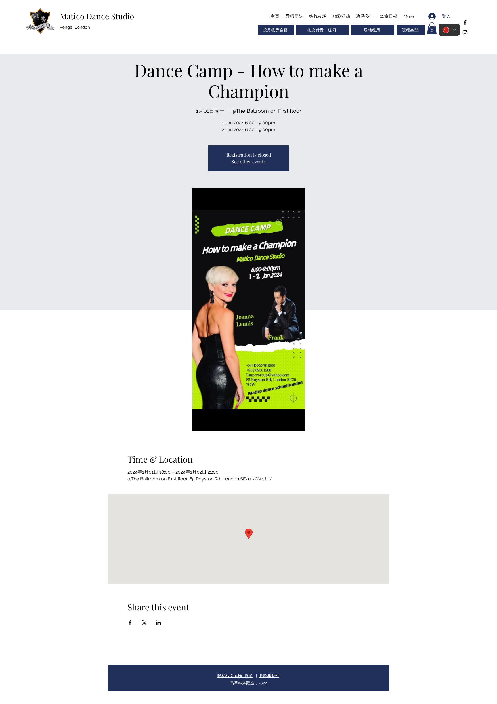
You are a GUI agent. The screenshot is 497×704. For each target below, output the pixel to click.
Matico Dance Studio (97, 16)
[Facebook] (465, 22)
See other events (249, 162)
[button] (411, 30)
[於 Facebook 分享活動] (130, 622)
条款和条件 (269, 675)
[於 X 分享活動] (144, 622)
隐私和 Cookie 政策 (235, 675)
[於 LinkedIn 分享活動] (158, 622)
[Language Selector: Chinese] (449, 30)
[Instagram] (465, 33)
